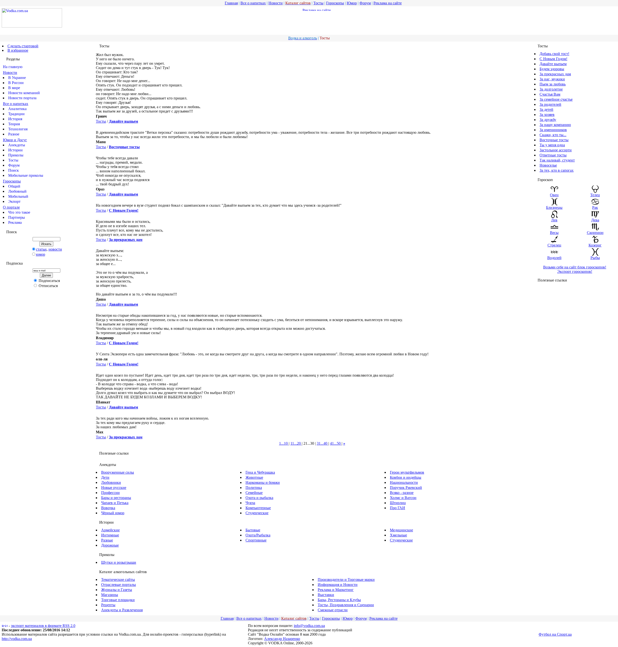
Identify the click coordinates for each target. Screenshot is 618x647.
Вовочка (108, 508)
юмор (40, 254)
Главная (231, 3)
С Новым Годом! (553, 59)
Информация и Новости (338, 585)
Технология (18, 129)
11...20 (296, 443)
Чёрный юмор (112, 513)
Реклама (15, 222)
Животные (254, 477)
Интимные (110, 535)
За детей (546, 109)
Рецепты (108, 605)
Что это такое (19, 212)
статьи (41, 249)
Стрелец (554, 245)
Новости (275, 3)
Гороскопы (335, 3)
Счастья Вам (550, 94)
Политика (254, 487)
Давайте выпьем (553, 64)
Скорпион (595, 233)
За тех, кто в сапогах (557, 170)
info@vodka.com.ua (309, 626)
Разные (107, 540)
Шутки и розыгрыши (118, 562)
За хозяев (547, 115)
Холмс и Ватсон (403, 498)
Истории (15, 150)
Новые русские (113, 487)
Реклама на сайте (387, 3)
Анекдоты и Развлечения (122, 610)
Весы (554, 233)
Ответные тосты (553, 155)
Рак (595, 207)
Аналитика (17, 109)
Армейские (110, 530)
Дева (595, 220)
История (15, 119)
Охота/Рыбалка (258, 535)
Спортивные (256, 540)
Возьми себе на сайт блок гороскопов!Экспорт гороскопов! (574, 269)
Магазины (109, 595)
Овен (554, 195)
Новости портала (22, 98)
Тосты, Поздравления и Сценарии (346, 605)
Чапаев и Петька (114, 503)
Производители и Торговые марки (346, 579)
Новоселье (548, 165)
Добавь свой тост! (554, 54)
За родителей (550, 104)
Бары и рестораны (116, 498)
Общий (14, 186)
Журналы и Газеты (116, 590)
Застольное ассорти (556, 150)
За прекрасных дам (555, 74)
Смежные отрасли (333, 610)
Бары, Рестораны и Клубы (339, 600)
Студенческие (257, 513)
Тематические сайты (118, 579)
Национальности (404, 482)
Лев (554, 220)
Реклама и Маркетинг (336, 590)
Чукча (250, 503)
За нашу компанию (555, 125)
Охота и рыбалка (259, 498)
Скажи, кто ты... (553, 135)
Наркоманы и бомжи (263, 482)
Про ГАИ (397, 508)
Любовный (17, 191)
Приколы (15, 155)
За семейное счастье (556, 99)
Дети (105, 477)
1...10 (284, 443)
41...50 (336, 443)
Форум (365, 3)
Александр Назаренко (282, 639)
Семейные (254, 493)
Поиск (13, 170)
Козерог (595, 245)
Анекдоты (16, 145)
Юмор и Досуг (15, 140)
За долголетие (551, 89)
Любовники (111, 482)
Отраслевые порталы (118, 585)
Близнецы (554, 207)
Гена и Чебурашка (260, 472)
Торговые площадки (118, 600)
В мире (14, 88)
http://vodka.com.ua (17, 639)
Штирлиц (398, 503)
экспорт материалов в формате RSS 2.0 (43, 626)
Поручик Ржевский (406, 487)
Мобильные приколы (25, 175)
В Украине (17, 78)
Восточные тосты (554, 140)
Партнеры (16, 217)
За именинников (553, 130)
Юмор (352, 3)
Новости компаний (24, 93)
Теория (14, 124)
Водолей (554, 258)
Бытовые (253, 530)
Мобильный (18, 196)
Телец (595, 195)
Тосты (318, 3)
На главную (12, 67)
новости (55, 249)
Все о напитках (253, 3)
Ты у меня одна (552, 145)
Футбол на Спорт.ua (555, 634)
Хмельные (398, 535)
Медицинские (401, 530)
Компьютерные (258, 508)
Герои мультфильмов (407, 472)
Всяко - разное (402, 493)
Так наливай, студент (557, 160)
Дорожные (110, 545)
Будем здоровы (552, 69)
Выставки (326, 595)
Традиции (16, 114)
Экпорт (14, 201)
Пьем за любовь (553, 84)
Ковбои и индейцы (405, 477)
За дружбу (548, 120)
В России (16, 83)
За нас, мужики (552, 79)
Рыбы (595, 258)
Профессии (110, 493)
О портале (11, 207)
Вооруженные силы (117, 472)
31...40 (322, 443)
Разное (13, 134)
